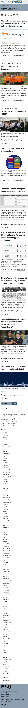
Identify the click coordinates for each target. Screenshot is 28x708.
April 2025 (5, 462)
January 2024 (6, 493)
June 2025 (5, 458)
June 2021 (5, 562)
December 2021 (6, 548)
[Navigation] (26, 2)
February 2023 (6, 518)
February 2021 (6, 569)
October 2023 (6, 499)
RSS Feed (2, 705)
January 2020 (6, 592)
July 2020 (5, 585)
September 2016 (7, 659)
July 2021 (5, 560)
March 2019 (5, 611)
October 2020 (6, 578)
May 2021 (5, 564)
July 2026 (5, 432)
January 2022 (6, 546)
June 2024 (5, 481)
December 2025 (6, 446)
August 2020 (6, 583)
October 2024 (6, 474)
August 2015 (6, 666)
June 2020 (5, 587)
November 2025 (6, 449)
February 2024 (6, 490)
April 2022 (5, 539)
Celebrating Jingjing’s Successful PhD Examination (14, 425)
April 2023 (5, 513)
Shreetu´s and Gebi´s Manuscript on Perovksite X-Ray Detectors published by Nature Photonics (14, 280)
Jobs (2, 699)
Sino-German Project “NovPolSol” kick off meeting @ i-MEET (13, 111)
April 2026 (5, 439)
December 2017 (6, 631)
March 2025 (5, 465)
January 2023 (6, 520)
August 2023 (6, 504)
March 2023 (5, 516)
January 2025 (6, 467)
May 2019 (5, 606)
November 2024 (6, 472)
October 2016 (6, 657)
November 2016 (6, 655)
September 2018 (7, 622)
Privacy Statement (15, 699)
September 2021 (7, 555)
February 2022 (6, 543)
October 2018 (6, 620)
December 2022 (6, 523)
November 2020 (6, 576)
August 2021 (6, 557)
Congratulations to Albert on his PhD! (11, 411)
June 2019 (5, 604)
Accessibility (9, 701)
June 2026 (5, 435)
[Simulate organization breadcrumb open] (2, 2)
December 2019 (6, 594)
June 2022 (5, 534)
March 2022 (5, 541)
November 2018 (6, 617)
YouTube (5, 705)
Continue (4, 59)
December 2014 (6, 673)
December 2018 (6, 615)
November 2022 (6, 525)
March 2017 (5, 648)
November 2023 (6, 497)
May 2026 (5, 437)
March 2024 (5, 488)
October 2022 (6, 527)
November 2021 (6, 550)
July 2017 (5, 641)
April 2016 (5, 664)
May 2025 (5, 460)
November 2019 (6, 597)
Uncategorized (21, 55)
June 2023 (5, 509)
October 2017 (6, 636)
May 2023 (5, 511)
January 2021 (6, 571)
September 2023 (7, 502)
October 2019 (6, 599)
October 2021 (6, 553)
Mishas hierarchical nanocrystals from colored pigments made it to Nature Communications (14, 23)
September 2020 (7, 580)
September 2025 (7, 453)
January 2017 (6, 652)
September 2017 (7, 638)
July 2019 (5, 601)
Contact (7, 699)
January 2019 (6, 613)
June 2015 (5, 668)
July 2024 (5, 479)
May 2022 (5, 537)
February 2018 (6, 629)
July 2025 (5, 456)
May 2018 (5, 627)
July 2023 (5, 506)
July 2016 (5, 661)
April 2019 (5, 608)
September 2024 (7, 476)
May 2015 (5, 671)
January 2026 (6, 444)
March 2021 (5, 567)
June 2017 (5, 643)
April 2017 (5, 645)
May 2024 (5, 483)
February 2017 (6, 650)
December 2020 (6, 574)
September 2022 (7, 530)
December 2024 (6, 469)
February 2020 (6, 590)
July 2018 (5, 624)
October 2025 (6, 451)
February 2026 (6, 442)
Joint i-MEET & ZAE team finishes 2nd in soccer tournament (11, 66)
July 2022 (5, 532)
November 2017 (6, 634)
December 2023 (6, 495)
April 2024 (5, 486)
